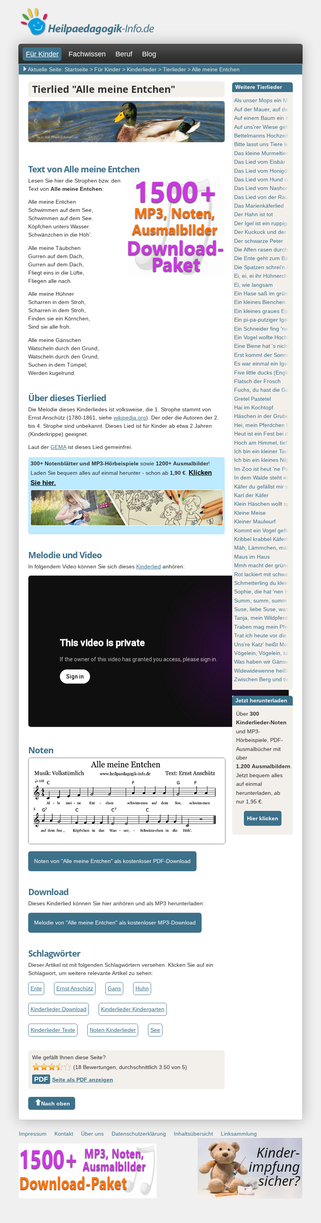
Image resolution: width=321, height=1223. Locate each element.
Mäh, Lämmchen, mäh (262, 548)
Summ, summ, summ (260, 600)
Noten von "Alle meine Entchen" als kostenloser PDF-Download (112, 861)
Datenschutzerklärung (139, 1134)
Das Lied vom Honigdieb (264, 171)
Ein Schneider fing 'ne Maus (268, 329)
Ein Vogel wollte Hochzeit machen (275, 337)
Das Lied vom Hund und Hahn (271, 179)
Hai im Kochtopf (253, 407)
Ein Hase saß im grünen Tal (268, 293)
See (155, 1030)
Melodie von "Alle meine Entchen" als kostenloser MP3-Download (115, 922)
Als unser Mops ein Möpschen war (276, 100)
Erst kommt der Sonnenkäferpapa (276, 355)
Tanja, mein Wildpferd (261, 618)
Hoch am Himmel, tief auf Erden (273, 443)
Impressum (33, 1134)
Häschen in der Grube (261, 416)
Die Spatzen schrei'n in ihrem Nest (276, 267)
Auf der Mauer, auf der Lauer (270, 109)
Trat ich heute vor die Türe (267, 635)
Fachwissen (87, 54)
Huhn (142, 988)
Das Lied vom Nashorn (262, 188)
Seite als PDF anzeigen (73, 1079)
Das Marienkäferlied (259, 206)
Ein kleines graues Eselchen (269, 311)
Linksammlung (239, 1134)
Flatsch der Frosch (257, 381)
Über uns (92, 1134)
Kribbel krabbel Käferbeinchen (271, 539)
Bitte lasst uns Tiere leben (266, 144)
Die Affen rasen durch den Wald (273, 249)
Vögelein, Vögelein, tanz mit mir (273, 653)
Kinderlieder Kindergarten (132, 1009)
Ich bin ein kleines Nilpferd (266, 460)
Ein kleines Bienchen (259, 302)
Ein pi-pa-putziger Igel (261, 320)
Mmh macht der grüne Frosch (271, 565)
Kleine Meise (250, 513)
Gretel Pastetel (252, 399)
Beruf (123, 54)
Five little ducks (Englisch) (266, 372)
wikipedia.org (130, 417)
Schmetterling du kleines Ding (271, 583)
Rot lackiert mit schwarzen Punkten (277, 574)
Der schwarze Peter (258, 241)
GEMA (58, 447)
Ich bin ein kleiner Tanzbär (266, 451)
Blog (149, 54)
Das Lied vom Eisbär (259, 162)
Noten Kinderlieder (113, 1030)
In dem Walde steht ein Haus (269, 477)
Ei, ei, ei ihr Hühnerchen (264, 276)
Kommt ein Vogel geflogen (266, 530)
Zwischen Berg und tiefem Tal (270, 679)
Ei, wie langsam (253, 285)
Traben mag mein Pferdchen (269, 627)
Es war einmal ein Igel (261, 363)
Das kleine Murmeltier (261, 153)
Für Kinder (42, 54)
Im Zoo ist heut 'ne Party (264, 469)
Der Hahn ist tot (253, 214)
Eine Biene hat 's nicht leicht (268, 346)
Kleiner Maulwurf (255, 521)
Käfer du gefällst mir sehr (265, 486)
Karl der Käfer (251, 495)
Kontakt (63, 1134)
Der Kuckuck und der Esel (266, 232)
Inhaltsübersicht (193, 1134)
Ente (36, 988)
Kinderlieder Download (59, 1009)
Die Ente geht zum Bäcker (266, 258)
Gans (114, 988)
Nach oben (55, 1103)
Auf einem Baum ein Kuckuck (270, 118)
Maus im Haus (252, 557)
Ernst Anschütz (74, 988)
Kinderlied (148, 566)
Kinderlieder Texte (53, 1030)
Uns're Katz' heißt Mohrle (265, 644)
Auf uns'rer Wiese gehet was (269, 127)
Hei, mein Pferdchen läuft (265, 425)
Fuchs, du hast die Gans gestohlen (277, 390)
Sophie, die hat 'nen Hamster (270, 591)
